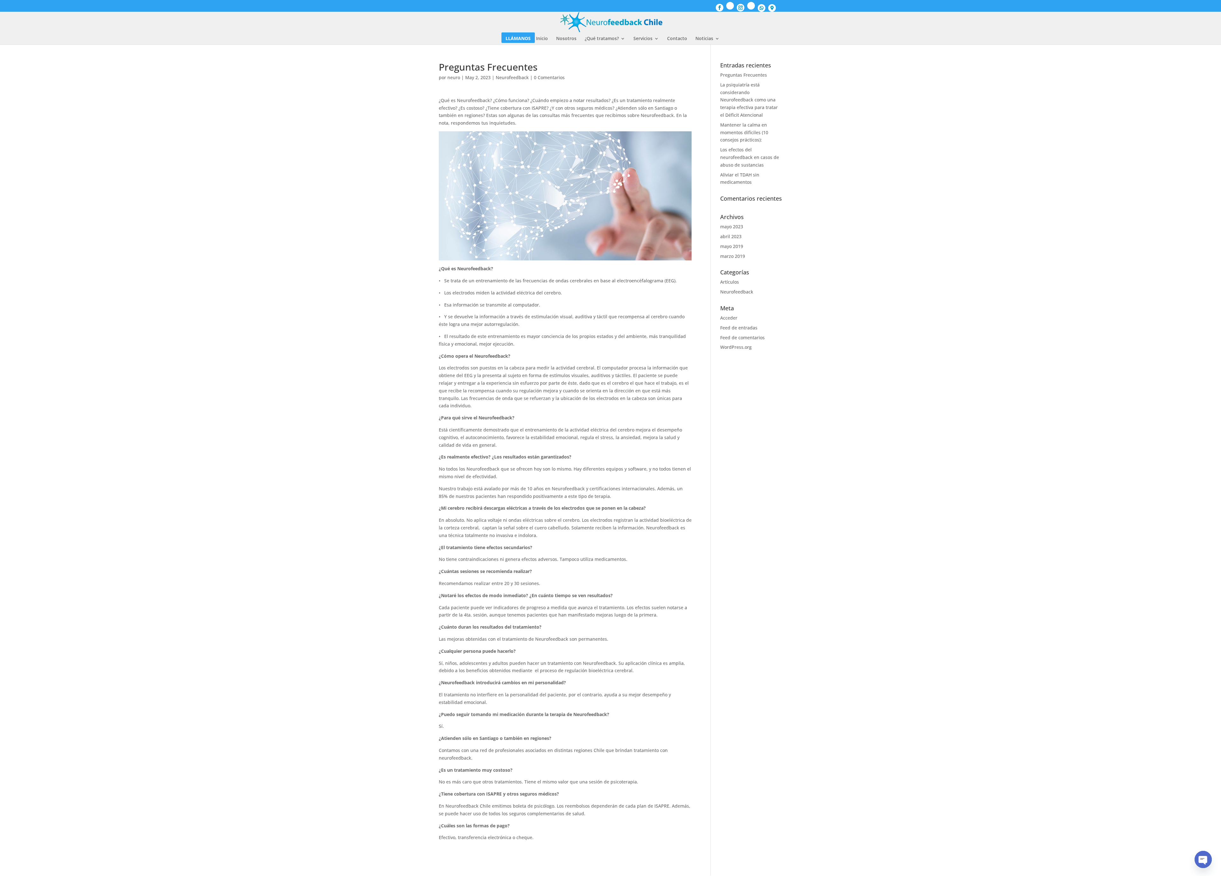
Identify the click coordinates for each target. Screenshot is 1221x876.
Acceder (728, 318)
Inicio (542, 38)
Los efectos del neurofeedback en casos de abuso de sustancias (749, 157)
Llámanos (518, 38)
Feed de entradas (738, 328)
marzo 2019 (732, 256)
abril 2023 (731, 236)
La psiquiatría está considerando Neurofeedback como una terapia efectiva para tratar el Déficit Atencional (749, 100)
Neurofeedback (512, 77)
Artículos (729, 282)
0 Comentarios (549, 77)
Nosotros (566, 38)
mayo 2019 (731, 246)
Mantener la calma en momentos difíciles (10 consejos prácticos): (744, 132)
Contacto (677, 38)
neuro (453, 77)
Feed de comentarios (742, 338)
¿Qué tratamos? (602, 38)
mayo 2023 (731, 227)
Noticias (704, 38)
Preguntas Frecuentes (743, 75)
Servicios (642, 38)
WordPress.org (736, 347)
